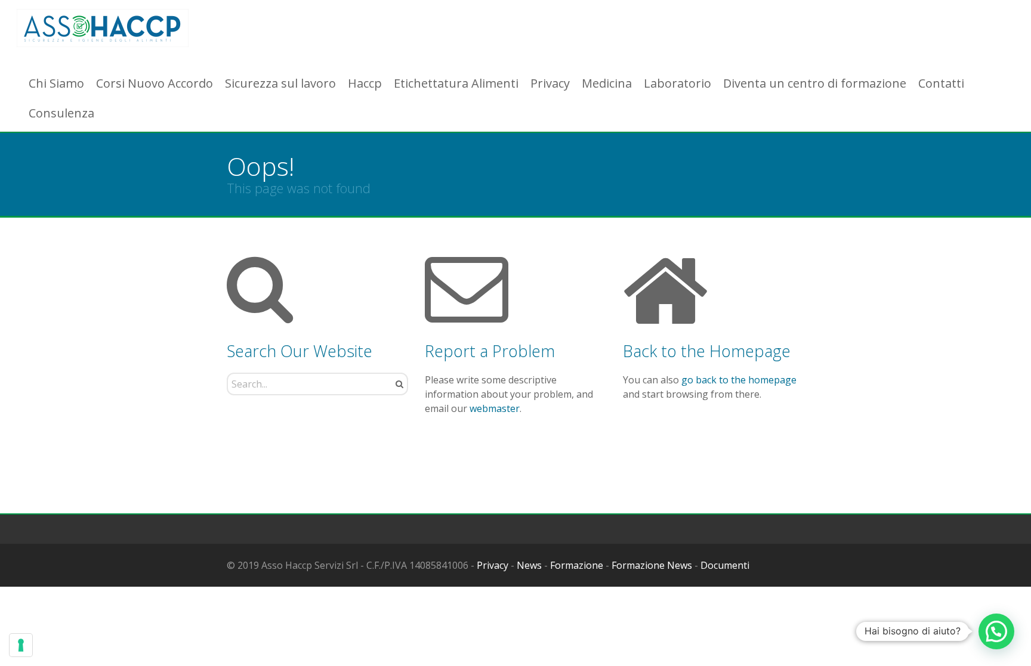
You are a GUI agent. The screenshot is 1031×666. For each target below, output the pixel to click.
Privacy (492, 565)
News (529, 565)
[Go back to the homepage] (103, 28)
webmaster (495, 408)
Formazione (576, 565)
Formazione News (652, 565)
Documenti (724, 565)
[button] (996, 631)
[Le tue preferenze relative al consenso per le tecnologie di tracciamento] (21, 645)
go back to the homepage (739, 379)
